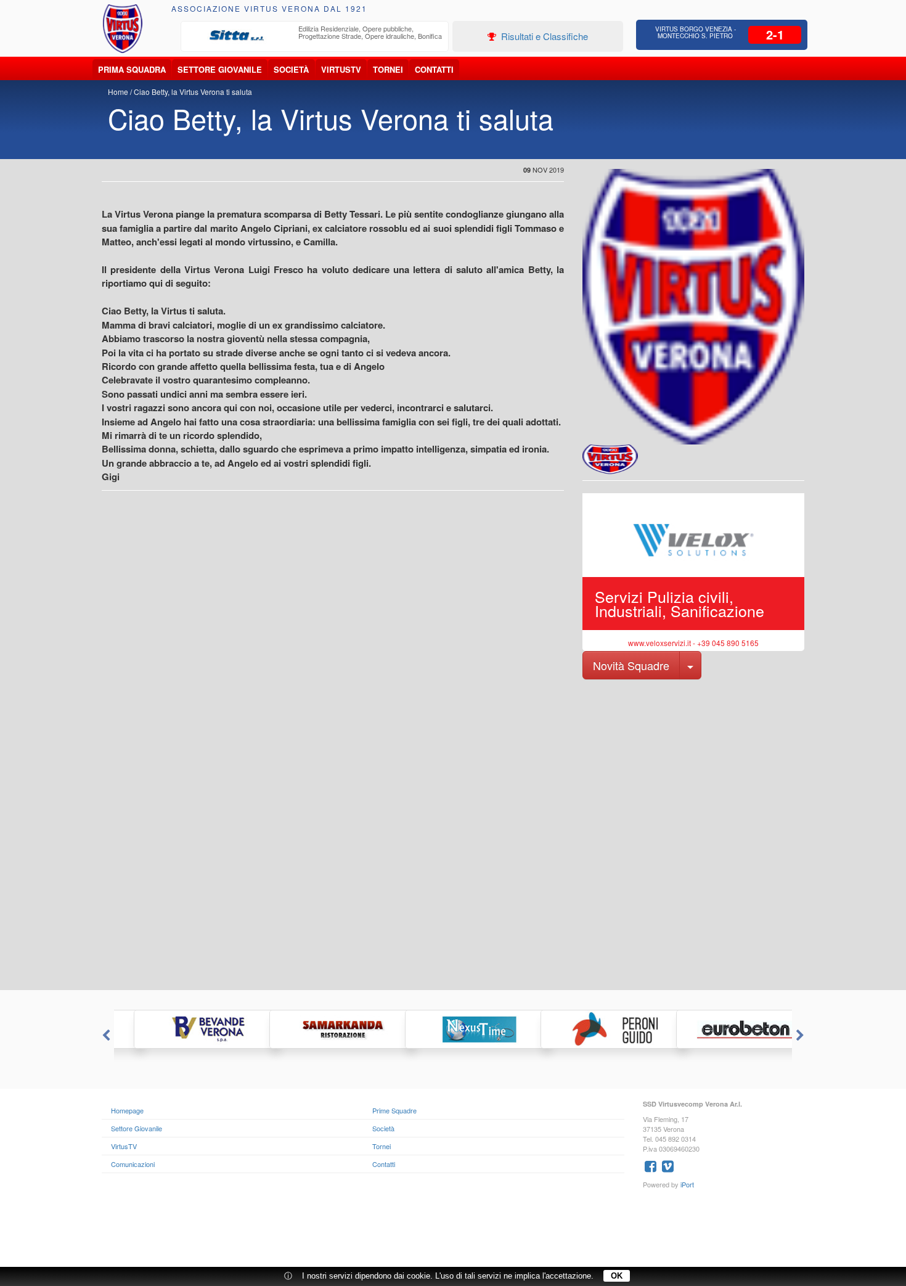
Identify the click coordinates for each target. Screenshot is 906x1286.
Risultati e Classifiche (543, 36)
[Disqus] (453, 833)
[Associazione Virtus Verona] (122, 28)
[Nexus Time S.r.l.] (453, 1029)
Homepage (127, 1110)
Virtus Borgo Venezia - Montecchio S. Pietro (695, 32)
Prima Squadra (132, 69)
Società (291, 69)
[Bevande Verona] (182, 1029)
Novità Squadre (631, 665)
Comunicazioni (133, 1164)
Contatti (434, 69)
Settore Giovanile (220, 69)
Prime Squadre (394, 1110)
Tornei (388, 69)
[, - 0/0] (610, 459)
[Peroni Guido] (588, 1029)
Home (118, 91)
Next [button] (801, 1036)
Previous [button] (105, 1036)
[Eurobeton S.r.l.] (724, 1029)
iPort (687, 1184)
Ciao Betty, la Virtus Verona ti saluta (193, 91)
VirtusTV (341, 69)
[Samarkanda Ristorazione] (317, 1029)
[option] (315, 36)
